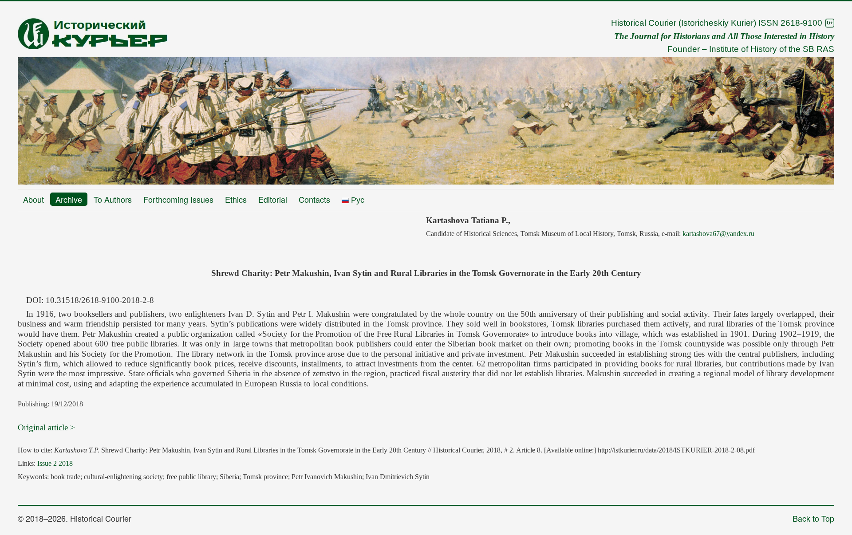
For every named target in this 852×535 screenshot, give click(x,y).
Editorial (272, 199)
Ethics (236, 199)
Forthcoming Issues (178, 199)
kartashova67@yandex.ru (718, 233)
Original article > (46, 427)
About (33, 199)
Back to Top (813, 518)
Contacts (314, 199)
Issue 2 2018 (55, 463)
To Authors (113, 199)
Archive (68, 199)
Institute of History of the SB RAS (771, 49)
